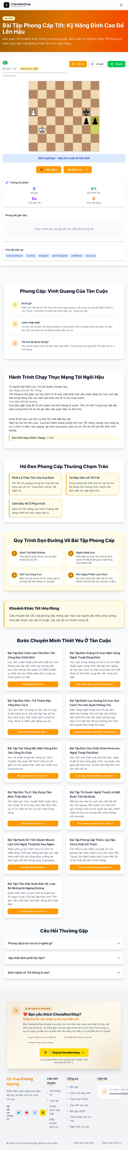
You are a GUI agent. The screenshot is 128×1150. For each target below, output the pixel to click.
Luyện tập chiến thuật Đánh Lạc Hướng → (95, 731)
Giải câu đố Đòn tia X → (33, 823)
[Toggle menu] (121, 5)
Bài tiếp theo (74, 169)
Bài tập (74, 1086)
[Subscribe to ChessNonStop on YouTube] (27, 1113)
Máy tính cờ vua (79, 1126)
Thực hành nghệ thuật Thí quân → (95, 823)
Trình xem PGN (79, 1099)
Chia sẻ (119, 64)
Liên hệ (54, 1100)
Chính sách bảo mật (54, 1110)
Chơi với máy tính (80, 1093)
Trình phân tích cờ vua (80, 1118)
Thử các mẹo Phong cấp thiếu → (95, 867)
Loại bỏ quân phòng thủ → (33, 911)
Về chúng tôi (54, 1092)
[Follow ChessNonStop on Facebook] (35, 1113)
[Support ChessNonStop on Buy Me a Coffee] (43, 1113)
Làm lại (80, 64)
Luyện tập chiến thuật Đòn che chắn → (95, 775)
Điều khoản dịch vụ (53, 1123)
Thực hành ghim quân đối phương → (95, 684)
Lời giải (99, 64)
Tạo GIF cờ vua (79, 1105)
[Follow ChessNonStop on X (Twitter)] (18, 1113)
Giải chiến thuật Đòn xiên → (32, 731)
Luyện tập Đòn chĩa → (33, 684)
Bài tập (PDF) (78, 1111)
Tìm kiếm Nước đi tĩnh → (33, 867)
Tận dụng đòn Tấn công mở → (33, 775)
